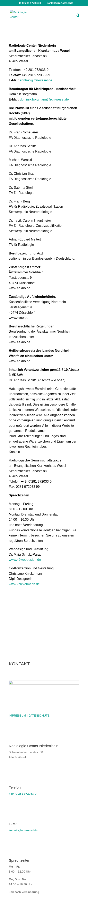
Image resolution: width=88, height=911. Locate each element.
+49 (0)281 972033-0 (22, 793)
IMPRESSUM (17, 715)
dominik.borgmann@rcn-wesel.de (44, 99)
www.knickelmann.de (24, 584)
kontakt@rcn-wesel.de (36, 80)
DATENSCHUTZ (39, 715)
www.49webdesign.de (25, 559)
